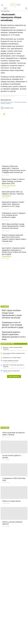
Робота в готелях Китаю (11, 501)
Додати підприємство (14, 376)
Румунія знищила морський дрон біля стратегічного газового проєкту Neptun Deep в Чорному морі (14, 238)
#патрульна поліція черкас (7, 102)
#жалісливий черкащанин (20, 102)
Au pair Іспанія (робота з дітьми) (11, 456)
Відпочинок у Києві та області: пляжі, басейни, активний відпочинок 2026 (13, 181)
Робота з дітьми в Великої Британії (12, 523)
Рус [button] (5, 8)
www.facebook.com (6, 100)
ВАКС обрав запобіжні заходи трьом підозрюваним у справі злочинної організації (13, 226)
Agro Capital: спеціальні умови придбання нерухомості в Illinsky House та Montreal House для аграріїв (14, 251)
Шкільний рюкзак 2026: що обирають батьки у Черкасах (13, 193)
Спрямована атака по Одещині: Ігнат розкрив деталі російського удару (14, 215)
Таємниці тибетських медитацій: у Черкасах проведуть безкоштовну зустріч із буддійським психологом (14, 169)
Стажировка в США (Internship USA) (13, 479)
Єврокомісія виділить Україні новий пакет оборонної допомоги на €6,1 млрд (13, 204)
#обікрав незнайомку (6, 103)
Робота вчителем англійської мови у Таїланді (13, 434)
